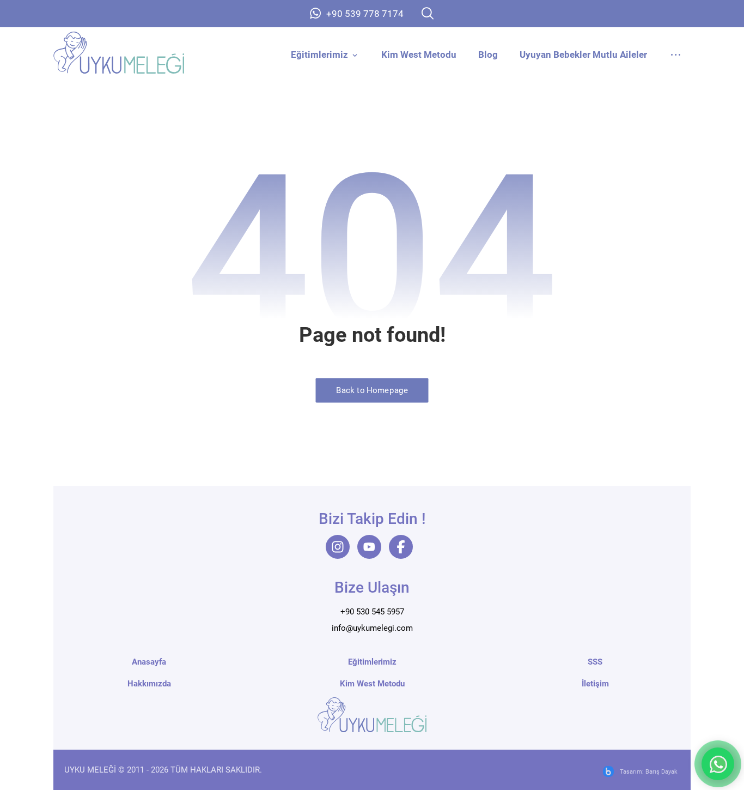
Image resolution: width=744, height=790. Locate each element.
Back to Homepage (371, 390)
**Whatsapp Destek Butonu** (718, 763)
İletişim (595, 684)
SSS (595, 662)
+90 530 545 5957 (372, 612)
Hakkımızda (149, 684)
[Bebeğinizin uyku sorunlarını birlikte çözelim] (118, 53)
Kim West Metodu (372, 684)
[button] (427, 13)
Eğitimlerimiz (372, 662)
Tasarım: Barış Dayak (649, 771)
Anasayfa (149, 662)
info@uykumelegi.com (372, 628)
